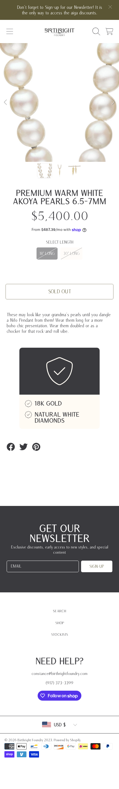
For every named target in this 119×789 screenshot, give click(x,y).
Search (59, 611)
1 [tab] (51, 147)
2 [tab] (59, 147)
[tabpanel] (59, 102)
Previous (6, 102)
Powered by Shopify (67, 740)
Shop (59, 623)
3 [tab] (68, 147)
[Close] (110, 7)
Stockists (59, 634)
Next (113, 102)
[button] (10, 31)
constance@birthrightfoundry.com (59, 673)
